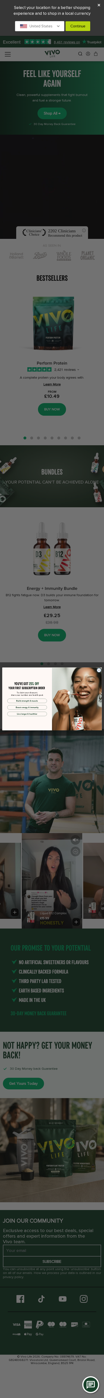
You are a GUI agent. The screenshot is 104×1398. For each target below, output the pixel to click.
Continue (77, 26)
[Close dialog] (99, 670)
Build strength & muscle (27, 700)
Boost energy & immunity (27, 707)
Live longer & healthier (27, 713)
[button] (39, 26)
